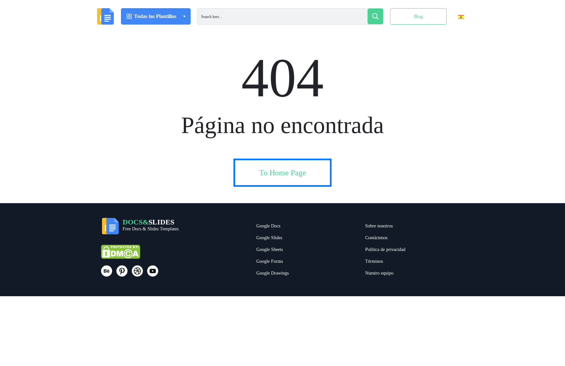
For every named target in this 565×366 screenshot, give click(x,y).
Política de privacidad (385, 249)
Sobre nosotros (379, 225)
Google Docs (268, 225)
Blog (418, 16)
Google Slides (269, 237)
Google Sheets (269, 249)
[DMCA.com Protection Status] (120, 254)
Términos (374, 261)
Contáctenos (376, 237)
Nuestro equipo (379, 273)
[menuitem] (455, 30)
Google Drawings (272, 273)
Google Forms (269, 261)
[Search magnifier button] (375, 16)
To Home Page (282, 172)
